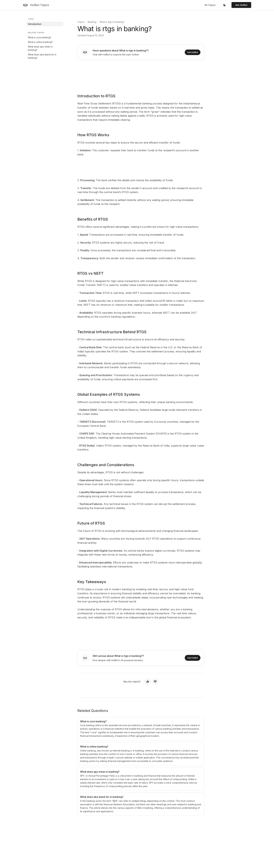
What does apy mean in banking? (40, 48)
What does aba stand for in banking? (42, 56)
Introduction (34, 24)
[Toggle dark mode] (224, 5)
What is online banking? (40, 42)
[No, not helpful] (155, 681)
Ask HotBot (241, 5)
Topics (81, 22)
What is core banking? (39, 37)
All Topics (210, 5)
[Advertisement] (141, 74)
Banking (92, 22)
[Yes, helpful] (147, 681)
